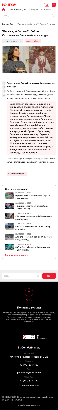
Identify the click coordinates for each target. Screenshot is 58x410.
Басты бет (7, 24)
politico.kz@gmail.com (29, 372)
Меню (54, 5)
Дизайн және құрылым (29, 405)
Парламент (46, 9)
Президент (33, 9)
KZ (46, 5)
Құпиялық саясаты (29, 385)
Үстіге (29, 300)
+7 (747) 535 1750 (29, 364)
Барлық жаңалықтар (16, 255)
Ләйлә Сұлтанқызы (16, 174)
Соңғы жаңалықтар (17, 9)
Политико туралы (29, 307)
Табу (49, 276)
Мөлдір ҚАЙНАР (33, 41)
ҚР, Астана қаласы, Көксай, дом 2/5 (29, 356)
